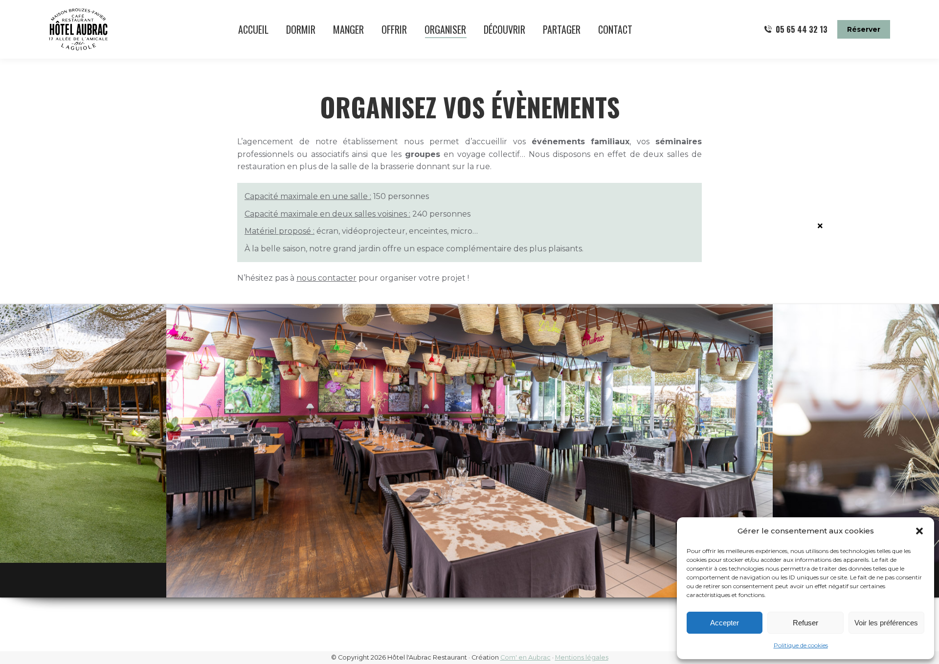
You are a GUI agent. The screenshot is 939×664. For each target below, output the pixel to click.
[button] (919, 531)
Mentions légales (581, 657)
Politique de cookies (801, 645)
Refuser (805, 623)
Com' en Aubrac (525, 657)
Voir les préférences (886, 623)
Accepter (724, 623)
